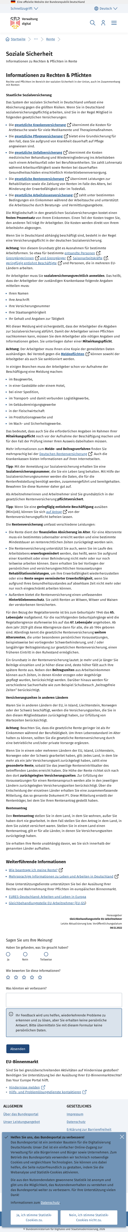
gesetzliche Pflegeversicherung (39, 136)
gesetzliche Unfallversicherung (38, 152)
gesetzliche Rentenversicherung (39, 179)
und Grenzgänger (52, 258)
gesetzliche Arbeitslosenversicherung (44, 195)
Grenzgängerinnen (20, 258)
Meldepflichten (72, 354)
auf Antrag (54, 512)
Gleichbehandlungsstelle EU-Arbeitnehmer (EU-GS (47, 903)
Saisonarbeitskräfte (87, 258)
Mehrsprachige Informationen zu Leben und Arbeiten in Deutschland (61, 876)
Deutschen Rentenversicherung (63, 454)
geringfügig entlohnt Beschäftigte (31, 263)
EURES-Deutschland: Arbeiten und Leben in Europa (47, 897)
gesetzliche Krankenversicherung (40, 125)
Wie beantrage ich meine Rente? (33, 870)
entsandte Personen (79, 253)
